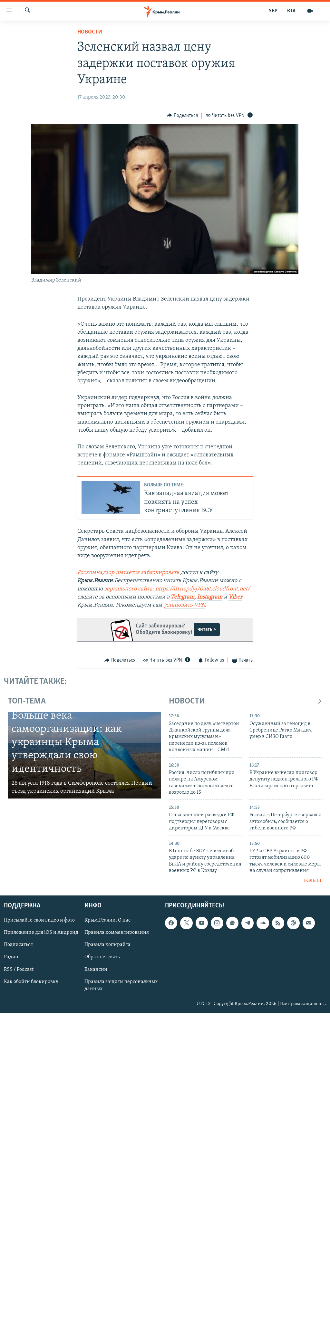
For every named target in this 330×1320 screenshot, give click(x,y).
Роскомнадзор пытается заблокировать (128, 573)
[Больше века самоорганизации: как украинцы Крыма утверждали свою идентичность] (84, 755)
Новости (89, 32)
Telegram (182, 597)
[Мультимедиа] (310, 10)
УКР (273, 11)
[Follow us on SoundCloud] (263, 923)
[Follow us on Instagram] (217, 923)
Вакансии (95, 969)
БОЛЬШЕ (313, 880)
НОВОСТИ (187, 701)
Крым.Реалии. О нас (107, 920)
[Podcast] (293, 923)
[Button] (182, 115)
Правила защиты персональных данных (121, 985)
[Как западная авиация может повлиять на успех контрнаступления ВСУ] (111, 497)
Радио (11, 957)
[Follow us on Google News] (232, 923)
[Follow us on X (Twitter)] (186, 923)
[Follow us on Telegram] (247, 923)
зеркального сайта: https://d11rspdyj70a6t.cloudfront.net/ (177, 589)
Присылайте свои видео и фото (39, 920)
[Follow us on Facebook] (171, 923)
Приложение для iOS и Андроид (41, 932)
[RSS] (278, 923)
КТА (291, 11)
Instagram (209, 597)
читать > (207, 629)
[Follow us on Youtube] (202, 923)
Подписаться (18, 944)
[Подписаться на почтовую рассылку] (309, 923)
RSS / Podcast (19, 969)
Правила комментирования (116, 932)
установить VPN (184, 605)
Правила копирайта (107, 944)
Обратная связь (102, 957)
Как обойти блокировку (31, 981)
